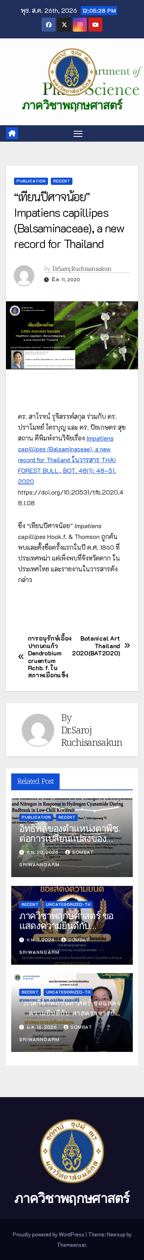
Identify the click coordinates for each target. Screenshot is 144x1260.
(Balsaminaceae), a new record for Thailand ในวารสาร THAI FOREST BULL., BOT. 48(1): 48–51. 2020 (67, 459)
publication (31, 181)
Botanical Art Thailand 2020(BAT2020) (96, 646)
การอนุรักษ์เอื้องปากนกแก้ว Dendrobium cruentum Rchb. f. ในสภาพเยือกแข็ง (50, 657)
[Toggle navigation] (78, 133)
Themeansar (71, 1244)
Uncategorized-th (68, 904)
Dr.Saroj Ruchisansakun (82, 268)
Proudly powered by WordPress (49, 1234)
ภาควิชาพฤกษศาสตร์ (72, 105)
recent (61, 181)
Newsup (116, 1234)
